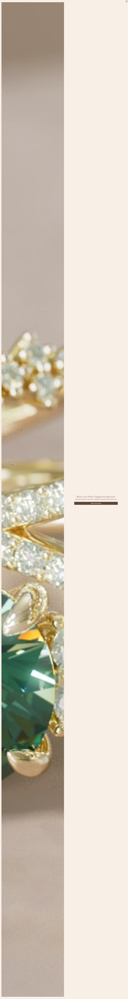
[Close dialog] (126, 1)
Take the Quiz (96, 503)
